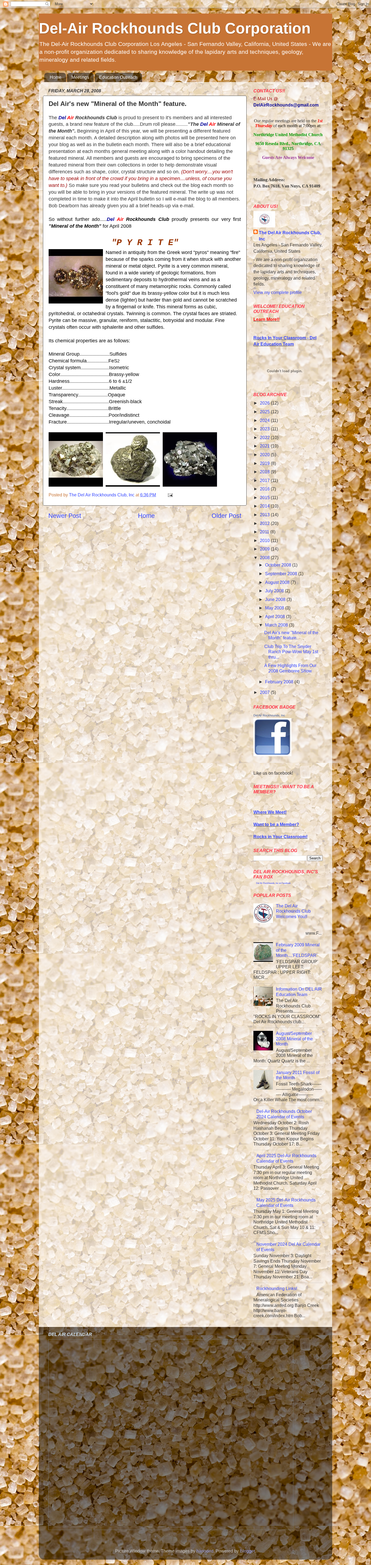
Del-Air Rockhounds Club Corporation (175, 28)
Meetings (80, 77)
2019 (265, 463)
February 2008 (279, 681)
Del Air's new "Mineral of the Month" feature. (291, 635)
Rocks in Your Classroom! (280, 836)
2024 (265, 420)
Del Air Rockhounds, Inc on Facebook (273, 883)
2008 (265, 557)
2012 (265, 523)
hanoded (204, 1550)
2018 (265, 471)
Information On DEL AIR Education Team (299, 992)
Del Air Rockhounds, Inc (269, 715)
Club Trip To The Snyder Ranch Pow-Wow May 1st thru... (291, 651)
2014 (265, 505)
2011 (265, 531)
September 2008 (281, 573)
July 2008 (275, 590)
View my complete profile (277, 292)
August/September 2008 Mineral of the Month (294, 1038)
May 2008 (275, 607)
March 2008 (277, 624)
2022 (265, 437)
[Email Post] (170, 494)
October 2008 (278, 564)
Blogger (247, 1550)
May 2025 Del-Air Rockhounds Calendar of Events (286, 1202)
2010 (265, 540)
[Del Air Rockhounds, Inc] (272, 754)
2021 (265, 445)
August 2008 (278, 582)
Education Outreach (118, 77)
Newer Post (64, 515)
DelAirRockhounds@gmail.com (286, 104)
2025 (265, 411)
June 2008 (276, 599)
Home (55, 77)
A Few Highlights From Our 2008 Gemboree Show (290, 668)
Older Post (226, 515)
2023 (265, 428)
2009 (265, 548)
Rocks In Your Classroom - (281, 337)
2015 (265, 497)
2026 (265, 402)
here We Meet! (272, 812)
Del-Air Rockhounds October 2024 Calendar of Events (284, 1114)
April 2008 (275, 616)
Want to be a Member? (276, 824)
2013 (265, 514)
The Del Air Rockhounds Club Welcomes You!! (293, 911)
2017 (265, 480)
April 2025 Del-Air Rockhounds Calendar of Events (286, 1158)
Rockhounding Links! (276, 1288)
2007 (265, 692)
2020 (265, 454)
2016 (265, 488)
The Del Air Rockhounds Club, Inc (290, 235)
